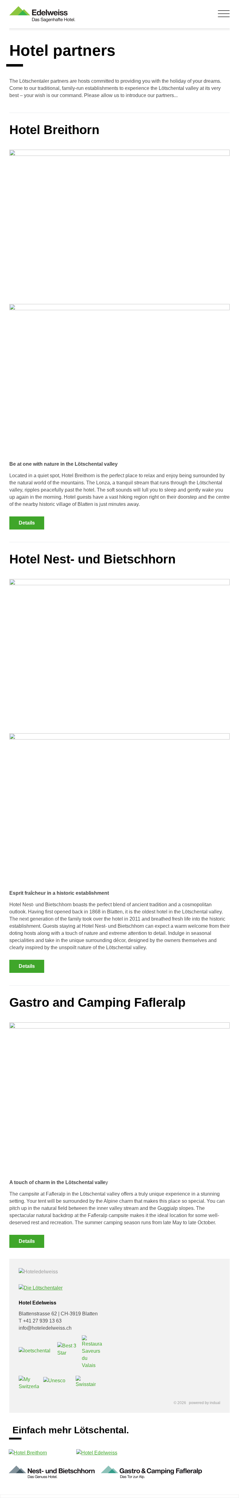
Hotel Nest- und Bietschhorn (92, 559)
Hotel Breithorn (54, 130)
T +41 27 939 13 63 (40, 1320)
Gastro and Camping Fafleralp (97, 1002)
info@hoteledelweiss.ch (45, 1328)
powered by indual (204, 1403)
